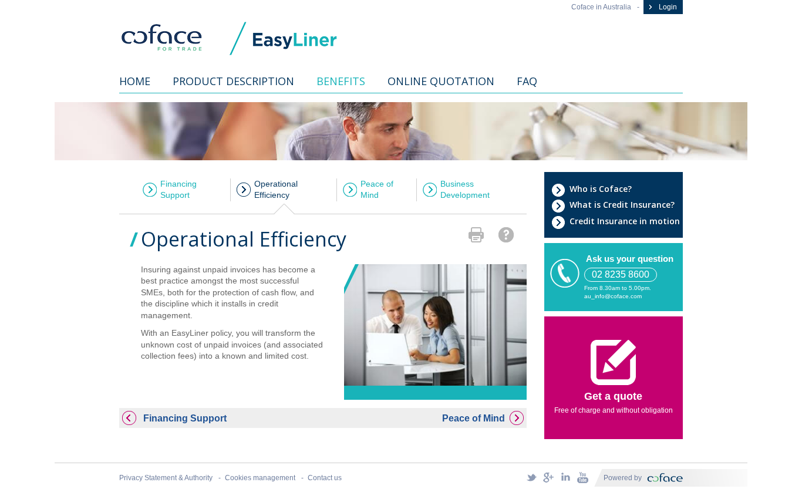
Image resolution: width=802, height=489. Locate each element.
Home (134, 81)
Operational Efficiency (276, 189)
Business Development (465, 189)
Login (667, 7)
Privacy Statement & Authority (166, 478)
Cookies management (260, 478)
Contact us (325, 478)
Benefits (340, 81)
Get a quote (613, 396)
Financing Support (178, 189)
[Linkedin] (565, 477)
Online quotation (440, 81)
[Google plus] (548, 477)
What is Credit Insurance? (622, 204)
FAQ (527, 81)
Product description (233, 81)
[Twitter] (531, 477)
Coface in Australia (601, 7)
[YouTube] (582, 477)
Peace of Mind (376, 189)
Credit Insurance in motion (625, 221)
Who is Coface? (601, 188)
